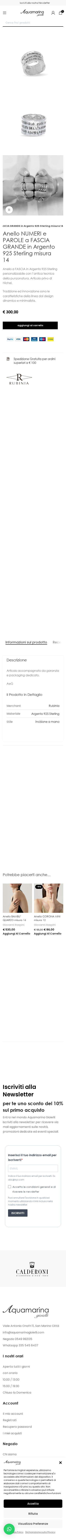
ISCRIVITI (17, 1213)
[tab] (26, 642)
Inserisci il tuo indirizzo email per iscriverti (32, 1157)
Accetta (33, 1504)
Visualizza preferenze (33, 1524)
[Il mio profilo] (53, 12)
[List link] (33, 1332)
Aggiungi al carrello (30, 325)
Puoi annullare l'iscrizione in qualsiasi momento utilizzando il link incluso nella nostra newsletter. (30, 1201)
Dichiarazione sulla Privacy (40, 1532)
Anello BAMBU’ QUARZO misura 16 (14, 918)
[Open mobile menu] (4, 12)
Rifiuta (33, 1514)
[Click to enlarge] (9, 209)
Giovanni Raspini (13, 925)
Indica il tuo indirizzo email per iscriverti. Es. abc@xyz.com (32, 1177)
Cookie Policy (16, 1532)
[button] (60, 1462)
